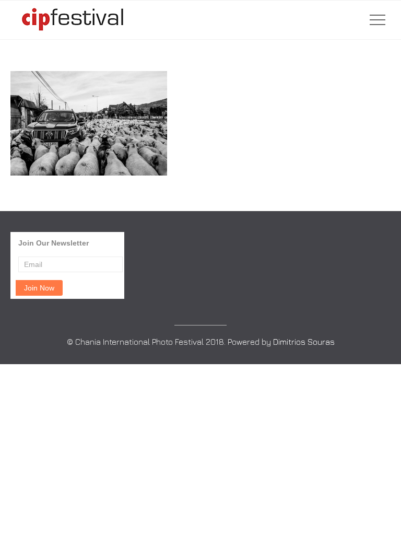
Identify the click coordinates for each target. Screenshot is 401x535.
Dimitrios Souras (304, 341)
